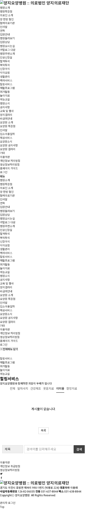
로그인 (3, 172)
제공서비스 (6, 137)
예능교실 (5, 99)
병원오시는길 (7, 46)
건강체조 (35, 388)
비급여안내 (6, 118)
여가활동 (5, 91)
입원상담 (5, 42)
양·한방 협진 (7, 19)
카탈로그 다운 (7, 50)
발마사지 (22, 388)
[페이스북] (1, 478)
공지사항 (5, 107)
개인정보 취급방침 (10, 466)
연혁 (2, 30)
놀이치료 (5, 95)
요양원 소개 (6, 122)
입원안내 (5, 34)
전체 (12, 388)
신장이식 (5, 69)
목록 (43, 430)
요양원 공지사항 (9, 145)
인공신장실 (6, 57)
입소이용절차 (7, 134)
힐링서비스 (6, 84)
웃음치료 (48, 388)
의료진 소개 (6, 15)
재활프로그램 (7, 88)
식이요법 (5, 72)
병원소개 (5, 7)
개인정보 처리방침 (10, 160)
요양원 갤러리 (7, 149)
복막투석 (5, 65)
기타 (2, 153)
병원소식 (5, 103)
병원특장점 (6, 11)
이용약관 (5, 157)
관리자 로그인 (7, 503)
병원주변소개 (7, 53)
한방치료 (71, 388)
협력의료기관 (7, 23)
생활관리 (5, 76)
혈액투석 (5, 61)
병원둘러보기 (7, 38)
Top (2, 507)
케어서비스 (6, 80)
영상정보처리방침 (10, 164)
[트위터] (1, 474)
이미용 (60, 388)
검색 (79, 449)
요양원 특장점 (7, 126)
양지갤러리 (6, 114)
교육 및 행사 (7, 111)
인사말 (3, 27)
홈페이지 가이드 (9, 168)
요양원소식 (6, 141)
